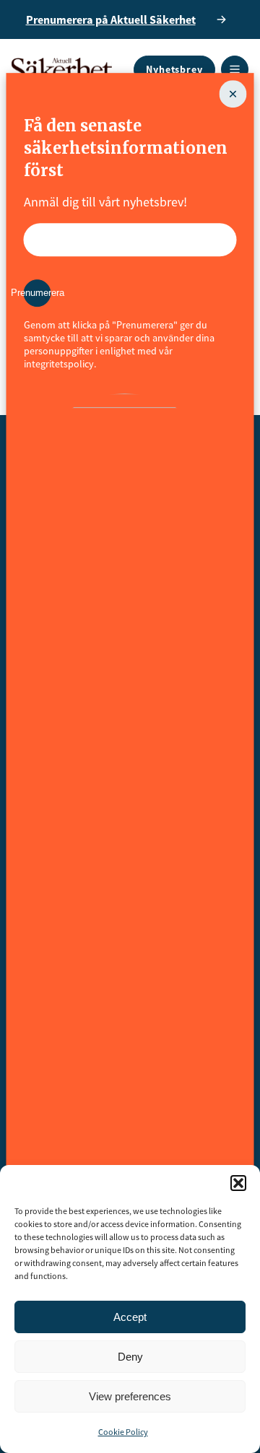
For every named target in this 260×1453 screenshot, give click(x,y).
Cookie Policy (123, 1431)
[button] (238, 1183)
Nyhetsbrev (174, 69)
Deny (130, 1357)
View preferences (130, 1396)
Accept (130, 1317)
